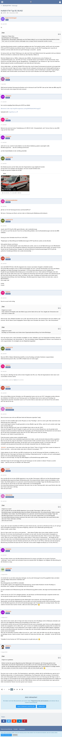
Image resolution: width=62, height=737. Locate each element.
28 (14, 689)
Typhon (15, 379)
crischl (4, 447)
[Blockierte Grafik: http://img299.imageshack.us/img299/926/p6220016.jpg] (20, 108)
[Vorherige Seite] (2, 689)
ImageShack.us (12, 112)
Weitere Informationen (6, 734)
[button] (2, 2)
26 (9, 689)
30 (19, 689)
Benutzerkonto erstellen (25, 706)
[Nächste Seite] (22, 689)
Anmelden (41, 706)
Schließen (15, 734)
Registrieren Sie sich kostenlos (40, 700)
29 (17, 689)
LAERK (4, 13)
